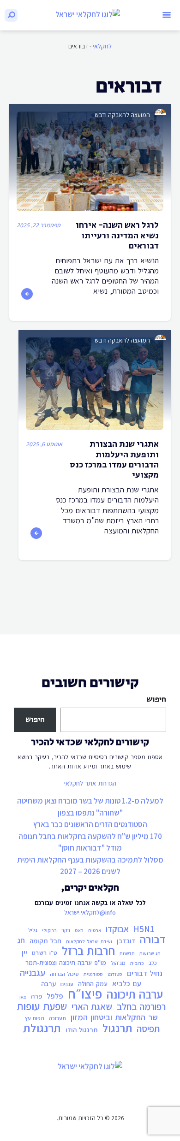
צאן (22, 996)
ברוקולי (49, 930)
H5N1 (143, 929)
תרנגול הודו (82, 1029)
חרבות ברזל (88, 951)
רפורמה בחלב (141, 1006)
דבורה (153, 939)
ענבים (66, 984)
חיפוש (156, 699)
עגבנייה (32, 972)
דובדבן (126, 940)
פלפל (55, 995)
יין (24, 952)
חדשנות (127, 953)
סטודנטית (93, 974)
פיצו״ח (85, 993)
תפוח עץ (34, 1018)
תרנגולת (42, 1028)
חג (21, 940)
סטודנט (115, 974)
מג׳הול (118, 963)
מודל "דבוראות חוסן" (90, 848)
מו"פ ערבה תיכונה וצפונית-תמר (65, 962)
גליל (32, 930)
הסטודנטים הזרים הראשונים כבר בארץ (90, 824)
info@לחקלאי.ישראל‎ (90, 912)
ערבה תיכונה (135, 994)
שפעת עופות (42, 1006)
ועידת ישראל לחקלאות (89, 941)
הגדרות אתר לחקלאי (90, 783)
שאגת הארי (92, 1006)
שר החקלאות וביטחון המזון (114, 1017)
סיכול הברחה (64, 974)
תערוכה (57, 1018)
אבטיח (94, 930)
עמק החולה (93, 984)
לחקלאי (102, 46)
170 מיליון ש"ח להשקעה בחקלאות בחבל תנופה (90, 836)
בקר (65, 930)
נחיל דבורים (144, 973)
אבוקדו (117, 929)
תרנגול (117, 1028)
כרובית (137, 963)
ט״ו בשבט (44, 953)
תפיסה (148, 1029)
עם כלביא (126, 983)
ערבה (48, 983)
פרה (36, 996)
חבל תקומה (45, 940)
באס (79, 930)
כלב (153, 963)
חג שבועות (150, 953)
